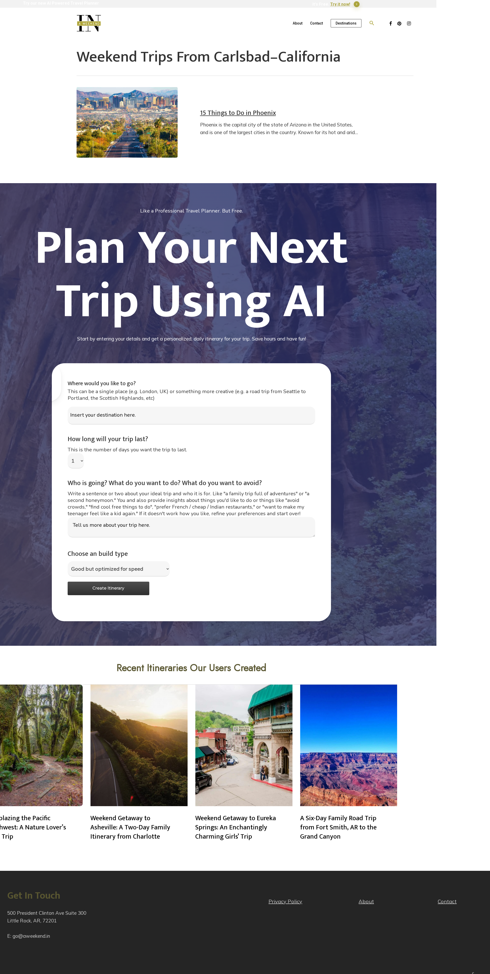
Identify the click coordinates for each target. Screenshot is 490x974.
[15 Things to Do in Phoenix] (127, 122)
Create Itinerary (108, 588)
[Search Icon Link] (371, 23)
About (366, 901)
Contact (447, 901)
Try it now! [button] (340, 4)
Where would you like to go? (102, 383)
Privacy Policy (285, 901)
